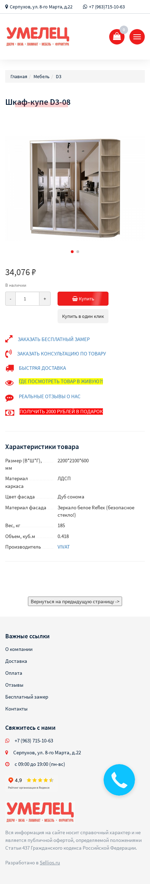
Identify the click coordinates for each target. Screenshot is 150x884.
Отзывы (14, 684)
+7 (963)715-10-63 (107, 7)
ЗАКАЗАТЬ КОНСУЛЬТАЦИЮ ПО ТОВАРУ (61, 353)
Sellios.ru (50, 862)
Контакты (16, 708)
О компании (18, 649)
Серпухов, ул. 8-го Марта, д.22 (41, 7)
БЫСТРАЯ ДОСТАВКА (42, 368)
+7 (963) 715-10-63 (34, 740)
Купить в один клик (83, 316)
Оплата (13, 672)
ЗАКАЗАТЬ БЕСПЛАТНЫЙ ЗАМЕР (54, 339)
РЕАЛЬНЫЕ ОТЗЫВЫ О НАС (50, 396)
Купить (86, 298)
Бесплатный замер (26, 696)
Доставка (16, 661)
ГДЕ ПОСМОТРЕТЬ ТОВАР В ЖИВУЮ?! (61, 381)
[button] (72, 251)
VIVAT (64, 546)
